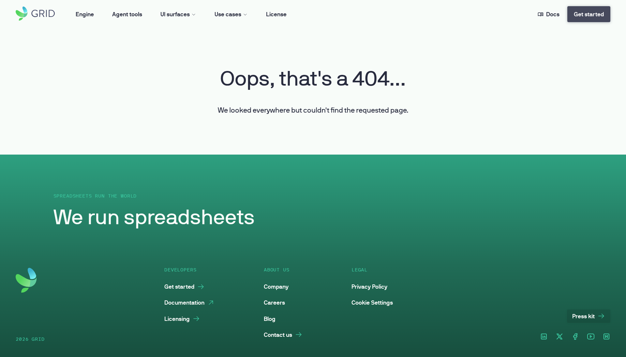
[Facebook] (575, 337)
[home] (35, 14)
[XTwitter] (559, 337)
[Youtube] (591, 337)
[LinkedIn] (544, 337)
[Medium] (606, 337)
